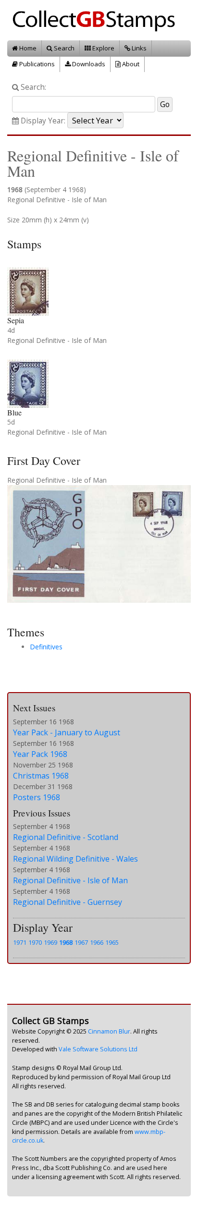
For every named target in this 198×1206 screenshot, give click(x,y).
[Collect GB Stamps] (97, 19)
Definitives (46, 646)
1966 (96, 942)
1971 (19, 942)
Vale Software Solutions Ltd (98, 1049)
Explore (102, 48)
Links (138, 48)
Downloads (88, 64)
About (130, 64)
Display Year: (42, 121)
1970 (35, 942)
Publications (36, 64)
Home (27, 48)
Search (63, 48)
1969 (50, 942)
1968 (66, 942)
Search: (32, 87)
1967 (81, 942)
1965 (112, 942)
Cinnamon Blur (109, 1031)
